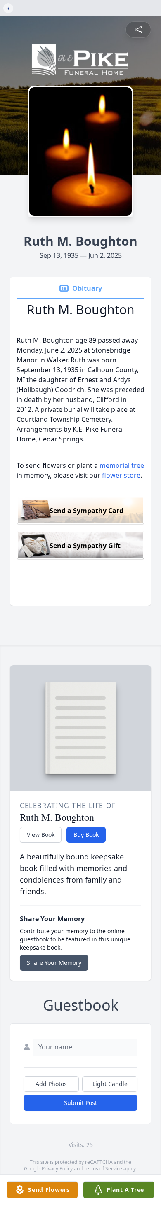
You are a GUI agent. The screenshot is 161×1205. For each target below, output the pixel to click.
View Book (40, 834)
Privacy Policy (57, 1168)
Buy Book (86, 834)
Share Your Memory (54, 963)
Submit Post (80, 1103)
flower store (121, 475)
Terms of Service (103, 1168)
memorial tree (121, 465)
